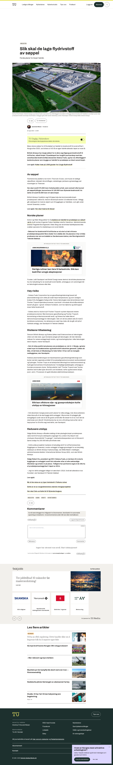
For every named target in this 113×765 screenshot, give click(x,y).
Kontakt (15, 751)
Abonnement (17, 746)
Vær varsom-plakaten (40, 739)
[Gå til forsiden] (14, 4)
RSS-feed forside (48, 723)
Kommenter (42, 120)
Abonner (99, 4)
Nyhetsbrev (52, 497)
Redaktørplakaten (57, 739)
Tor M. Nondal (17, 732)
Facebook (46, 726)
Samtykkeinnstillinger (80, 726)
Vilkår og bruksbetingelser (82, 730)
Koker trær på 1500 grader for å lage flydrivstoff (53, 165)
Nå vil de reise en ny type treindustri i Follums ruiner (47, 482)
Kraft (43, 497)
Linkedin (45, 730)
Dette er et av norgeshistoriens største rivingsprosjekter (49, 487)
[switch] (82, 139)
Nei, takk (95, 759)
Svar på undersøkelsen (82, 759)
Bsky (44, 734)
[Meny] (107, 4)
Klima (37, 497)
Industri (23, 43)
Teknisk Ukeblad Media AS (28, 758)
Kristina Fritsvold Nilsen (21, 725)
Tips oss (96, 714)
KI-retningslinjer (78, 734)
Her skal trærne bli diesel (44, 209)
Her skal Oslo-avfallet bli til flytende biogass (44, 491)
